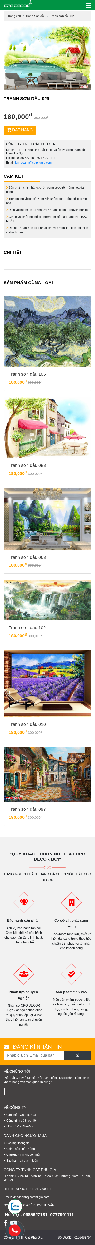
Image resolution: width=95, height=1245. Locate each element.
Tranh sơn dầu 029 (63, 16)
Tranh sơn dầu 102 (27, 627)
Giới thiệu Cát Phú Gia (21, 1115)
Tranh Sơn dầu (36, 16)
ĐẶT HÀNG (22, 130)
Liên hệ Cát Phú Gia (19, 1126)
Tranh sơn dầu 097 (27, 809)
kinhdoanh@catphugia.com (33, 162)
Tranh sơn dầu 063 (27, 557)
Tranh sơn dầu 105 (27, 374)
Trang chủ (14, 16)
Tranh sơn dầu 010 (27, 724)
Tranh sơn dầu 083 (27, 465)
